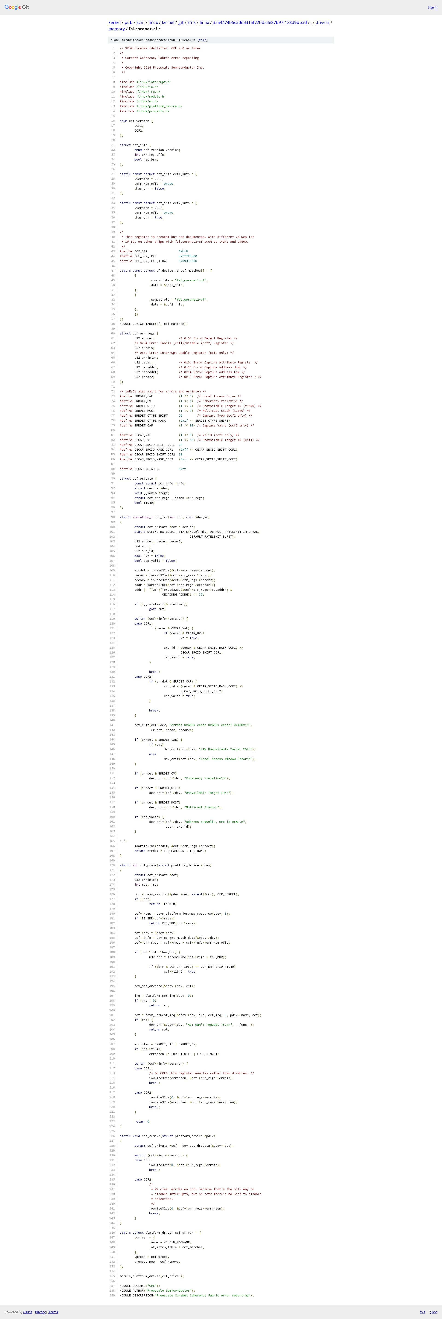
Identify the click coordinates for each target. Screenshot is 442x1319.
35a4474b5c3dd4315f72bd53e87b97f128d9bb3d (260, 22)
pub (129, 22)
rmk (192, 22)
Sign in (432, 7)
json (433, 1312)
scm (141, 22)
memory (116, 29)
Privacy (40, 1312)
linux (153, 22)
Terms (53, 1312)
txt (422, 1312)
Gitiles (27, 1312)
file (202, 40)
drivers (322, 22)
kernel (114, 22)
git (181, 22)
